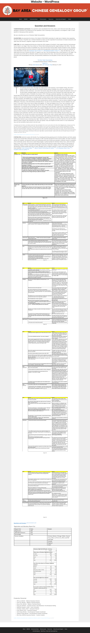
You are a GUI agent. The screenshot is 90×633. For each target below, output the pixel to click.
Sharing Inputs (43, 19)
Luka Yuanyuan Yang (47, 64)
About (20, 19)
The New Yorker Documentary (45, 60)
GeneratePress (54, 631)
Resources (51, 19)
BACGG (25, 19)
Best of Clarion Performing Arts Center (45, 148)
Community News (33, 19)
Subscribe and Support (61, 19)
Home (69, 19)
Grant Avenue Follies (28, 148)
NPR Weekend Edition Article (52, 50)
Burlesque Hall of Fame (36, 50)
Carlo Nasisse (36, 64)
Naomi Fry (45, 63)
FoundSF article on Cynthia (21, 149)
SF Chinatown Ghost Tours (64, 148)
